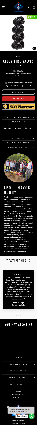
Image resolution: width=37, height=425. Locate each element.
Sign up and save (18, 377)
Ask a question (18, 121)
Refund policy (18, 398)
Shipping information (18, 117)
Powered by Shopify (18, 423)
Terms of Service (18, 394)
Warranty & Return (18, 147)
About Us (18, 358)
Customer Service (18, 364)
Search (18, 391)
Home (18, 57)
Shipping (19, 73)
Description (18, 138)
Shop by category (18, 371)
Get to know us (18, 384)
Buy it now (18, 98)
